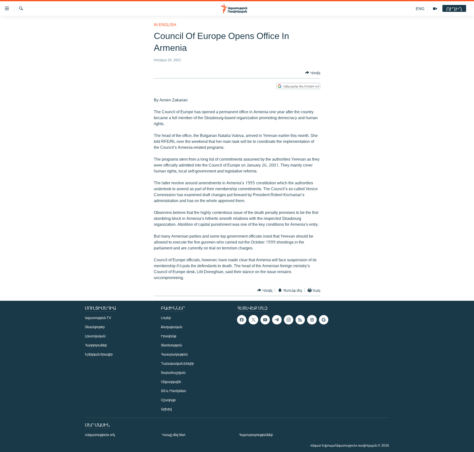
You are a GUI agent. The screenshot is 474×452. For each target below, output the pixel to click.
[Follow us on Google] (323, 319)
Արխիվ (166, 409)
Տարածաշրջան (173, 372)
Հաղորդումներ (96, 345)
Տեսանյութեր (95, 327)
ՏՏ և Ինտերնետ (173, 391)
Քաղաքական (171, 327)
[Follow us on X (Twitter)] (253, 319)
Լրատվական (95, 336)
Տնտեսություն (171, 345)
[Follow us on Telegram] (276, 319)
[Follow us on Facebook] (241, 319)
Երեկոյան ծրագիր (99, 354)
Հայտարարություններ (256, 435)
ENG (420, 8)
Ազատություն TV (98, 318)
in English (165, 24)
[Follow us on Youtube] (265, 319)
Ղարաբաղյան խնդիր (177, 363)
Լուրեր (166, 318)
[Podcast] (311, 319)
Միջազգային (171, 381)
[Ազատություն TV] (435, 8)
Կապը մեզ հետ (173, 435)
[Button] (312, 72)
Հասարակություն (174, 354)
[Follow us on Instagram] (288, 319)
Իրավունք (168, 336)
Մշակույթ (168, 400)
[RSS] (300, 319)
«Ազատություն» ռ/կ (100, 435)
